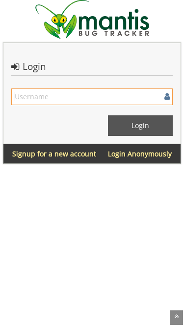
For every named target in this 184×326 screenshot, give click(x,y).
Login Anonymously (140, 153)
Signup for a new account (54, 153)
